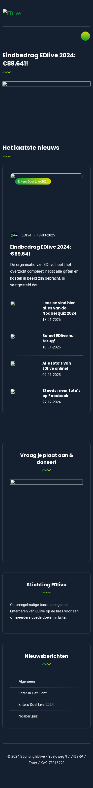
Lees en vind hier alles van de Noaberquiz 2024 (59, 308)
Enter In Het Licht (33, 693)
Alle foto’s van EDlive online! (56, 366)
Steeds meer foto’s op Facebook (61, 393)
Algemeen (27, 681)
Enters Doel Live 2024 (33, 181)
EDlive (26, 235)
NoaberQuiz (28, 716)
